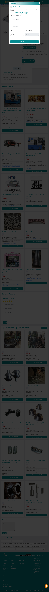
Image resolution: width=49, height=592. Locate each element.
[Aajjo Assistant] (46, 586)
